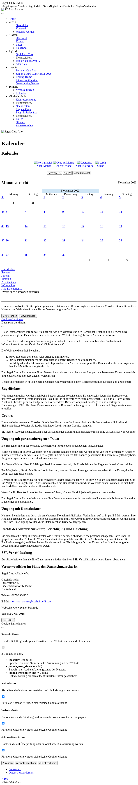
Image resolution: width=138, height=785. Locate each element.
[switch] (3, 647)
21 (26, 240)
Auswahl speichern (26, 763)
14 (26, 226)
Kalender (21, 93)
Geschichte (22, 25)
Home (12, 18)
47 (2, 240)
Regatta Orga (23, 109)
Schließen (8, 620)
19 (120, 226)
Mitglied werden (25, 31)
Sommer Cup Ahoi (26, 70)
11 (101, 211)
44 (2, 197)
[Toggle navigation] (2, 13)
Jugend (5, 275)
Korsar (20, 41)
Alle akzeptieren (47, 763)
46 (2, 226)
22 (44, 240)
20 (7, 240)
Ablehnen (8, 763)
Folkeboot (21, 47)
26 (120, 240)
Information (8, 285)
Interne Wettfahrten (27, 80)
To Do (19, 118)
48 (2, 254)
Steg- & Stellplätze (26, 112)
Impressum (15, 769)
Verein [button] (12, 22)
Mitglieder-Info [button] (17, 96)
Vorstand (21, 28)
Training (6, 278)
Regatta (5, 272)
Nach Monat (43, 165)
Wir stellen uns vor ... (28, 60)
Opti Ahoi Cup (24, 54)
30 (63, 254)
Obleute (20, 122)
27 (7, 254)
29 (44, 254)
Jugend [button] (13, 51)
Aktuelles (21, 64)
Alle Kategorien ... (11, 288)
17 (82, 226)
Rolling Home (24, 76)
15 (44, 226)
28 (26, 254)
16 (63, 226)
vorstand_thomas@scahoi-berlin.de (31, 601)
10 (82, 211)
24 (82, 240)
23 (63, 240)
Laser (19, 44)
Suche (100, 165)
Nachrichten (23, 106)
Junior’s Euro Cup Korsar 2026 (34, 73)
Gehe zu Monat (63, 165)
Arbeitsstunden (24, 125)
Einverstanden (27, 316)
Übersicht (21, 38)
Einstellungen (10, 316)
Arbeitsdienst (8, 282)
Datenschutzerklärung (21, 772)
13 (7, 226)
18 (101, 226)
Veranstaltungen (25, 89)
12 (120, 211)
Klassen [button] (13, 34)
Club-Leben (8, 269)
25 (101, 240)
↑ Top (4, 778)
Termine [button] (13, 86)
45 (2, 211)
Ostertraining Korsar (27, 83)
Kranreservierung (26, 99)
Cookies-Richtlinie (12, 319)
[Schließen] (2, 326)
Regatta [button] (13, 67)
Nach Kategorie (84, 165)
